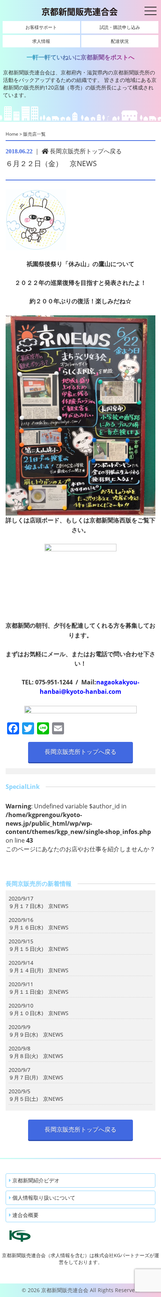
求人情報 (41, 41)
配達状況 (120, 41)
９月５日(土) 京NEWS (36, 1098)
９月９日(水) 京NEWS (36, 1034)
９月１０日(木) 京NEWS (39, 1013)
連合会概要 (25, 1214)
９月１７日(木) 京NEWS (39, 906)
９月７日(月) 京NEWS (36, 1077)
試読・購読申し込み (120, 27)
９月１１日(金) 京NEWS (39, 991)
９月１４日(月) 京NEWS (39, 970)
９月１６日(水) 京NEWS (39, 927)
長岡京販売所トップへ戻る (85, 151)
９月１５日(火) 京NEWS (39, 948)
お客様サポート (41, 27)
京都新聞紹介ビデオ (35, 1180)
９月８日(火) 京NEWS (36, 1055)
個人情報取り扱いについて (43, 1197)
